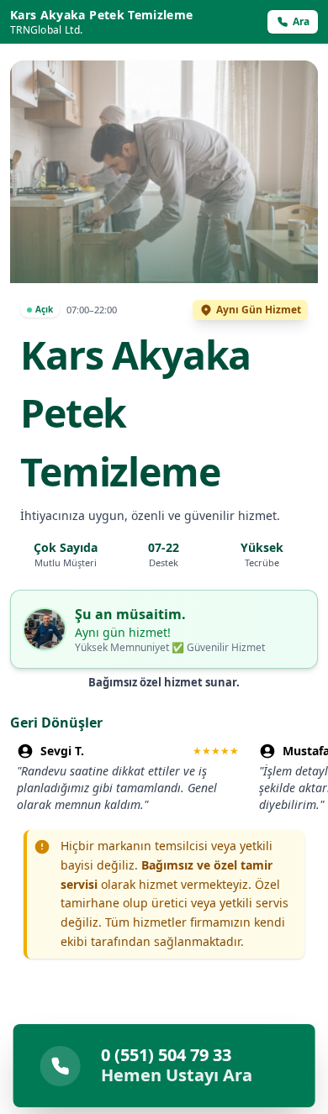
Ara (301, 21)
